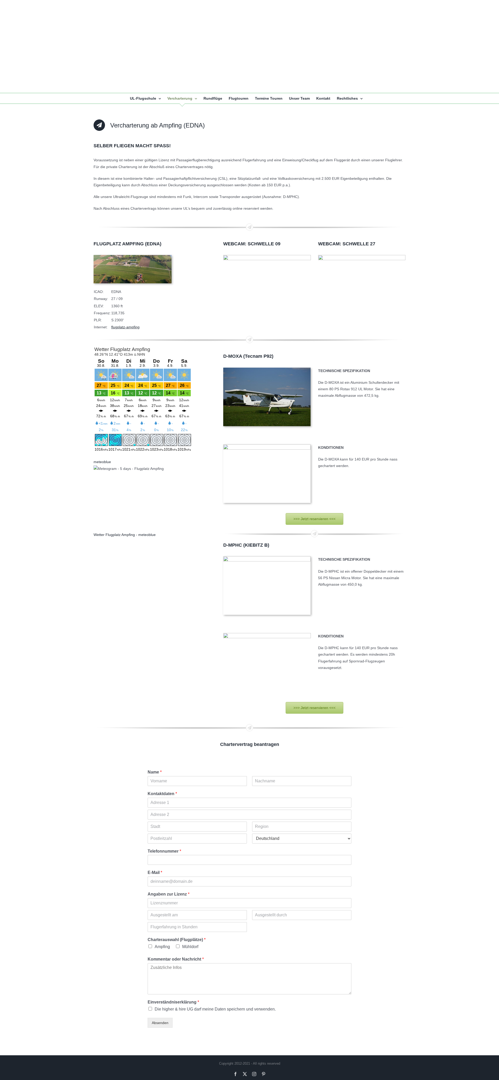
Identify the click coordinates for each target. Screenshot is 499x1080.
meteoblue (102, 462)
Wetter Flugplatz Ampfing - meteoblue (125, 535)
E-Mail (155, 872)
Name (155, 772)
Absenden (160, 1023)
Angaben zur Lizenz (168, 894)
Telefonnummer (164, 851)
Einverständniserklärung (173, 1002)
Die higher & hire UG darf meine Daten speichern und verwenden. (215, 1009)
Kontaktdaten (162, 793)
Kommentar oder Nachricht (176, 959)
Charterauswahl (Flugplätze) (177, 939)
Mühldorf (190, 946)
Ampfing (162, 946)
